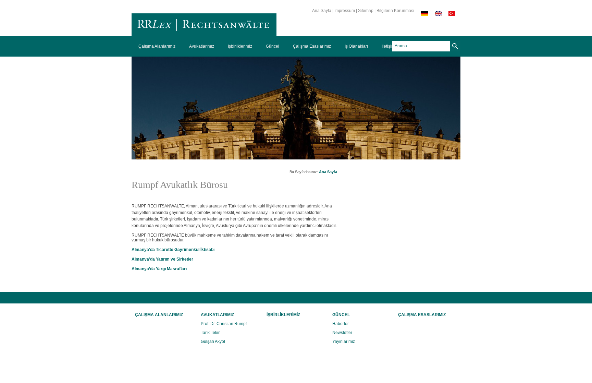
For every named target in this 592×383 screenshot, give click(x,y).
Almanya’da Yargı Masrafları (159, 268)
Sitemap (365, 10)
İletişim (388, 46)
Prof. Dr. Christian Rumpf (224, 323)
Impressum (344, 10)
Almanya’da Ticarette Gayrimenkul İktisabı (173, 249)
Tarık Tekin (211, 332)
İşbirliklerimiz (240, 46)
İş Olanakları (356, 46)
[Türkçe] (451, 14)
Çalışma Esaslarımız (312, 46)
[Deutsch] (424, 14)
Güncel (272, 46)
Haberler (340, 323)
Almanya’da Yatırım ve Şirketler (162, 259)
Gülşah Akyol (213, 341)
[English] (438, 14)
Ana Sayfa (321, 10)
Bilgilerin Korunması (395, 10)
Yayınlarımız (343, 341)
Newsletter (342, 332)
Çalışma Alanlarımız (156, 46)
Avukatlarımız (201, 46)
